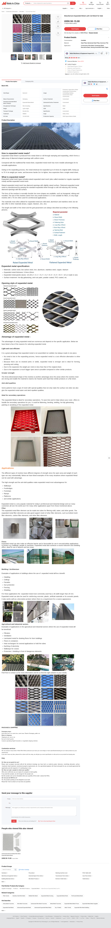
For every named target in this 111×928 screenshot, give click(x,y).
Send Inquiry (75, 29)
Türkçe (87, 918)
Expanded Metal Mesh (30, 11)
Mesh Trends (68, 907)
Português (28, 918)
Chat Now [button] (99, 29)
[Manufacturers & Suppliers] (10, 3)
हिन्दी (77, 918)
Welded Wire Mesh (33, 896)
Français (34, 918)
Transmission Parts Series (62, 876)
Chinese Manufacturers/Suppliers (36, 916)
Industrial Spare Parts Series (36, 876)
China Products (23, 916)
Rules (108, 8)
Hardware (4, 873)
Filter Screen (6, 896)
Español (22, 918)
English (17, 918)
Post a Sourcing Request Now (46, 821)
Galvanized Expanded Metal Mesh (42, 907)
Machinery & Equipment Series (9, 876)
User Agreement (64, 921)
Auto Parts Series (86, 876)
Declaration (72, 921)
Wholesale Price (57, 916)
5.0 (89, 84)
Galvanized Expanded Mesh (24, 907)
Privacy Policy (80, 921)
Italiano (47, 918)
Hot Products (16, 916)
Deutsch (52, 918)
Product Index (84, 916)
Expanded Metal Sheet (62, 896)
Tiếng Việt (92, 918)
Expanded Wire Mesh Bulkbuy (81, 907)
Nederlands (58, 918)
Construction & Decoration (12, 11)
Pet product (32, 873)
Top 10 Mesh (58, 907)
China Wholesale (49, 916)
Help (80, 8)
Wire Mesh (21, 11)
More (3, 910)
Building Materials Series (8, 879)
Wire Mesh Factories (22, 903)
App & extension (89, 8)
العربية (64, 918)
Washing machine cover (61, 873)
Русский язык (41, 918)
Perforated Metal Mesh (77, 896)
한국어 (68, 918)
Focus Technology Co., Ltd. (45, 921)
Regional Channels (75, 916)
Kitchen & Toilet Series (61, 879)
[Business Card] (107, 89)
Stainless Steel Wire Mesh (19, 896)
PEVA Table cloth (86, 873)
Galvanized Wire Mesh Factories (39, 903)
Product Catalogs (24, 869)
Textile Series (85, 879)
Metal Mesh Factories (55, 903)
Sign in (107, 4)
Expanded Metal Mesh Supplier (90, 903)
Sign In (67, 74)
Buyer (72, 8)
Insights (96, 916)
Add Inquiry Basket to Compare (32, 63)
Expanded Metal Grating (47, 896)
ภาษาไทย (82, 918)
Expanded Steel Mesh (8, 907)
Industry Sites (66, 916)
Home (3, 11)
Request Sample (93, 33)
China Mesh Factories (8, 903)
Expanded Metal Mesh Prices (71, 903)
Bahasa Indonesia (100, 918)
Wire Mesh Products (34, 879)
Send (14, 821)
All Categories (7, 8)
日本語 (73, 918)
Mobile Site (90, 916)
